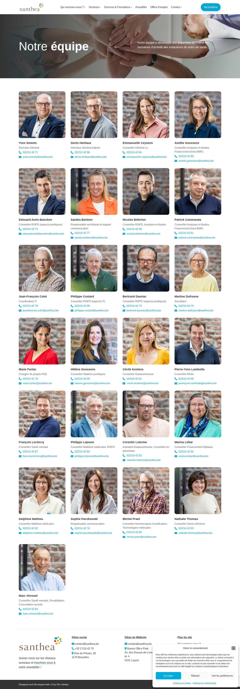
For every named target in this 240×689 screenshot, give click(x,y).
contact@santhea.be (86, 643)
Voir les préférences (222, 675)
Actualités (141, 7)
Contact (175, 7)
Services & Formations (117, 7)
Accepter (168, 675)
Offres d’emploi (159, 7)
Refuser (195, 675)
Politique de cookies (182, 683)
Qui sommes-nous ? (72, 7)
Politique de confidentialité (204, 683)
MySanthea (210, 7)
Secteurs (94, 7)
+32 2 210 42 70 (84, 648)
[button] (233, 648)
